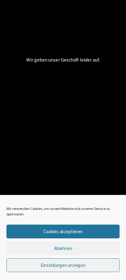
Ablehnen (63, 248)
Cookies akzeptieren (63, 231)
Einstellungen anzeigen (63, 265)
